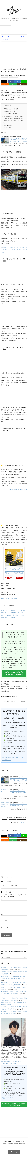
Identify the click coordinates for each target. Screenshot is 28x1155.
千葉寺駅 (8, 615)
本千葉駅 (20, 612)
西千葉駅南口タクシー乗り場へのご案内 (12, 118)
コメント (3, 899)
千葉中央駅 (12, 612)
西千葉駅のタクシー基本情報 (10, 109)
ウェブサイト (4, 927)
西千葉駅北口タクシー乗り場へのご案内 (12, 116)
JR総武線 (23, 75)
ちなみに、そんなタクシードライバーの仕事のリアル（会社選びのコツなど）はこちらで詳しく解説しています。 (14, 250)
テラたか (9, 1004)
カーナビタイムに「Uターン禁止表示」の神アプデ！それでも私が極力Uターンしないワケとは (18, 792)
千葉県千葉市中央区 (13, 77)
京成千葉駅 (12, 617)
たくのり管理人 (22, 822)
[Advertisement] (14, 55)
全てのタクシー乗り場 (14, 36)
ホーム (4, 36)
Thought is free (22, 1143)
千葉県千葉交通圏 (4, 77)
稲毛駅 (22, 615)
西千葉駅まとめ (6, 127)
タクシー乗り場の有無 (10, 113)
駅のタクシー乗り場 (14, 75)
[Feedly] (13, 84)
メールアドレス (5, 920)
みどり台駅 (4, 610)
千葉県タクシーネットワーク (9, 598)
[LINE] (24, 81)
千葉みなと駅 (22, 610)
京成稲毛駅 (12, 610)
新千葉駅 (15, 615)
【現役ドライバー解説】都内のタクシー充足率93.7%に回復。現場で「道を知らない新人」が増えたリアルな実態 (18, 140)
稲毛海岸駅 (4, 612)
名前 (2, 914)
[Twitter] (4, 81)
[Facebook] (11, 81)
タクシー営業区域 (9, 111)
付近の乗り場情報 (7, 125)
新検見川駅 (4, 617)
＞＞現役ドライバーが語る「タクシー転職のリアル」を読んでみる (14, 673)
